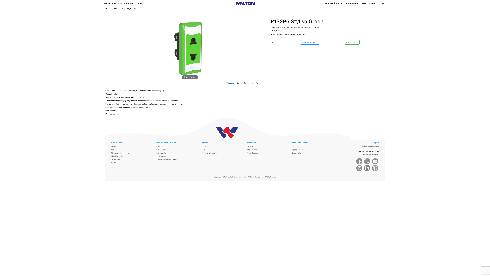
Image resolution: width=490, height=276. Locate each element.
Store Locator (161, 153)
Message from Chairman (120, 153)
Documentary (297, 153)
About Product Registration (166, 159)
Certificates (115, 159)
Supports (259, 83)
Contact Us (160, 146)
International (206, 146)
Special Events (297, 149)
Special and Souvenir (209, 153)
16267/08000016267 (370, 146)
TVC (293, 146)
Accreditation (116, 162)
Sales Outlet (161, 149)
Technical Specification (245, 83)
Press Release (252, 153)
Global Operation (117, 156)
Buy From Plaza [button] (352, 42)
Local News (251, 146)
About (113, 149)
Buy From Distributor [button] (310, 42)
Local (203, 149)
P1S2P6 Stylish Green (129, 8)
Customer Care (162, 156)
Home (113, 146)
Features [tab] (230, 83)
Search (114, 8)
